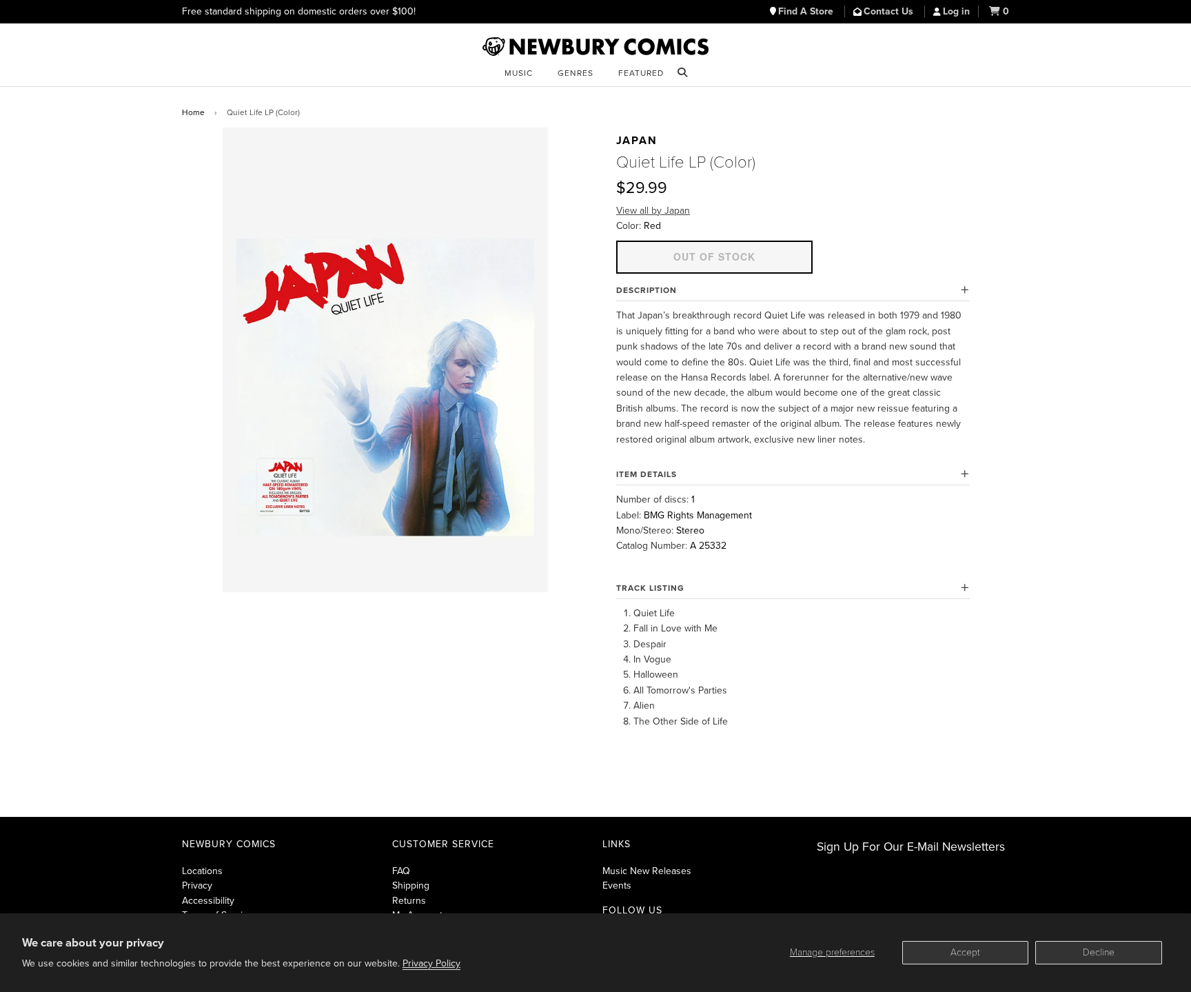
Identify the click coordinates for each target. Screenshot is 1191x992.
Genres (575, 73)
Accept (965, 952)
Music (519, 73)
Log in (956, 11)
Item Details (646, 474)
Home (193, 112)
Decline (1098, 952)
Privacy (197, 885)
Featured (641, 73)
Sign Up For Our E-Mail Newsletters (911, 847)
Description (646, 290)
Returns (409, 901)
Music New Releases (646, 871)
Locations (202, 871)
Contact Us (890, 11)
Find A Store (807, 11)
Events (616, 885)
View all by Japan (653, 210)
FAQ (401, 871)
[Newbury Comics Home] (595, 47)
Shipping (410, 885)
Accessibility (208, 901)
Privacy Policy (431, 963)
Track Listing (650, 588)
